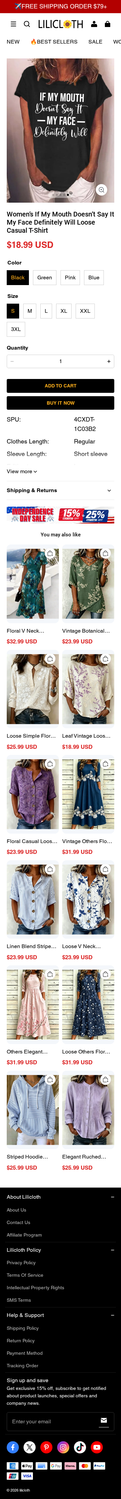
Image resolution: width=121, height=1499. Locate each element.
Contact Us (18, 1222)
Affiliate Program (24, 1235)
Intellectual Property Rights (35, 1287)
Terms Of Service (25, 1275)
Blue (93, 277)
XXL (85, 311)
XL (64, 311)
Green (44, 277)
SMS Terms (19, 1300)
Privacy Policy (21, 1262)
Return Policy (21, 1340)
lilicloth (24, 1490)
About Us (16, 1210)
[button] (13, 24)
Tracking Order (22, 1365)
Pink (70, 277)
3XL (16, 329)
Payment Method (25, 1353)
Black (18, 277)
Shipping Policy (23, 1328)
